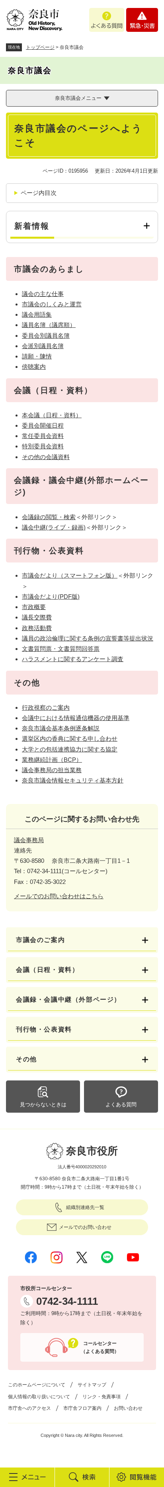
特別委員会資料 (43, 446)
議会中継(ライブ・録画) (54, 527)
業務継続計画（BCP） (52, 759)
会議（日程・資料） (47, 969)
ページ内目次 (39, 192)
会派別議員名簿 (43, 346)
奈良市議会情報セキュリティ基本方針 (72, 780)
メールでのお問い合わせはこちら (58, 896)
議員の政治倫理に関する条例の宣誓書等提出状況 (87, 638)
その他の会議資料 (46, 456)
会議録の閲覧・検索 (49, 517)
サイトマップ (92, 1385)
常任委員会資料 (43, 435)
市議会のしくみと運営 (52, 304)
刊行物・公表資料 (44, 1029)
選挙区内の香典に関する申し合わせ (69, 738)
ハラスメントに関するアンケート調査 (72, 659)
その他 (26, 1059)
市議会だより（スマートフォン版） (69, 575)
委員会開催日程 (43, 425)
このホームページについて (36, 1385)
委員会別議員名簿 (46, 335)
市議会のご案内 (40, 939)
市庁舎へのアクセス (29, 1408)
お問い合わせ (128, 1408)
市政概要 (34, 606)
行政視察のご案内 (46, 707)
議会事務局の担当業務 (52, 770)
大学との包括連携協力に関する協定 (69, 749)
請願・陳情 (37, 356)
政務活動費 (37, 628)
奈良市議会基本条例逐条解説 (61, 728)
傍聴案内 (34, 366)
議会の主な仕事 (43, 293)
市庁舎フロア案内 (82, 1408)
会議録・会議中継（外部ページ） (68, 999)
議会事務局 (29, 840)
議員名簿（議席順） (49, 324)
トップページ (40, 47)
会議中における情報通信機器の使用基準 (75, 717)
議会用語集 (37, 314)
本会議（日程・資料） (52, 415)
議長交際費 (37, 617)
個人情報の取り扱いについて (39, 1396)
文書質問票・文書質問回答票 (61, 648)
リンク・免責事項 (101, 1396)
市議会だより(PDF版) (51, 596)
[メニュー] (27, 1477)
